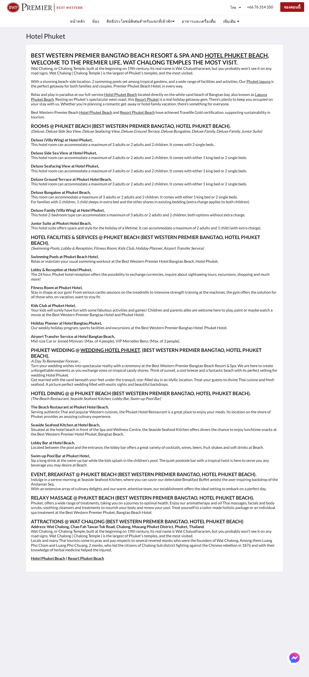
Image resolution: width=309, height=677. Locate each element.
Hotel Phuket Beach (120, 94)
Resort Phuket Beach (137, 112)
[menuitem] (77, 21)
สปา (160, 617)
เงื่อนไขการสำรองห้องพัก (130, 611)
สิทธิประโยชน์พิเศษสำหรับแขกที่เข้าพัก (173, 603)
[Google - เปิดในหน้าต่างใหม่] (247, 595)
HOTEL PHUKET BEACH (236, 55)
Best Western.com (130, 592)
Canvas (272, 663)
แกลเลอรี (164, 613)
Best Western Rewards (126, 599)
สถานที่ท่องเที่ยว (170, 642)
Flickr (161, 646)
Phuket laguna (258, 81)
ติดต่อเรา (164, 650)
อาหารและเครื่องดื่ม (174, 609)
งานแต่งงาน (167, 621)
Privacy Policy (126, 617)
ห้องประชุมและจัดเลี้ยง (172, 627)
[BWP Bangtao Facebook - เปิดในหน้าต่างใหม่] (233, 595)
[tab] (133, 584)
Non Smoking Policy (131, 625)
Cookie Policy (126, 621)
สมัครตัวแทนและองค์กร (171, 636)
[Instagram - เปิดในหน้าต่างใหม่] (260, 595)
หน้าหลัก (164, 592)
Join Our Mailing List (132, 605)
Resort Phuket (147, 99)
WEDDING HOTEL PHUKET (110, 350)
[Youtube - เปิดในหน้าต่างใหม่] (273, 595)
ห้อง (160, 597)
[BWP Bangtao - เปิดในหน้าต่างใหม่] (220, 595)
